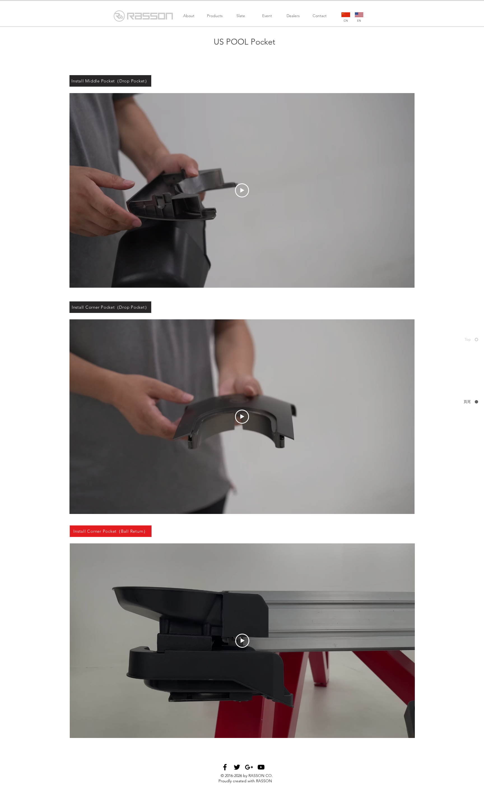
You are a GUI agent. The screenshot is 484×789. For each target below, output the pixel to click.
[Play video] (242, 190)
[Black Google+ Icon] (249, 767)
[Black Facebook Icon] (225, 767)
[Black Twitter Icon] (237, 767)
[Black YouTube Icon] (261, 767)
